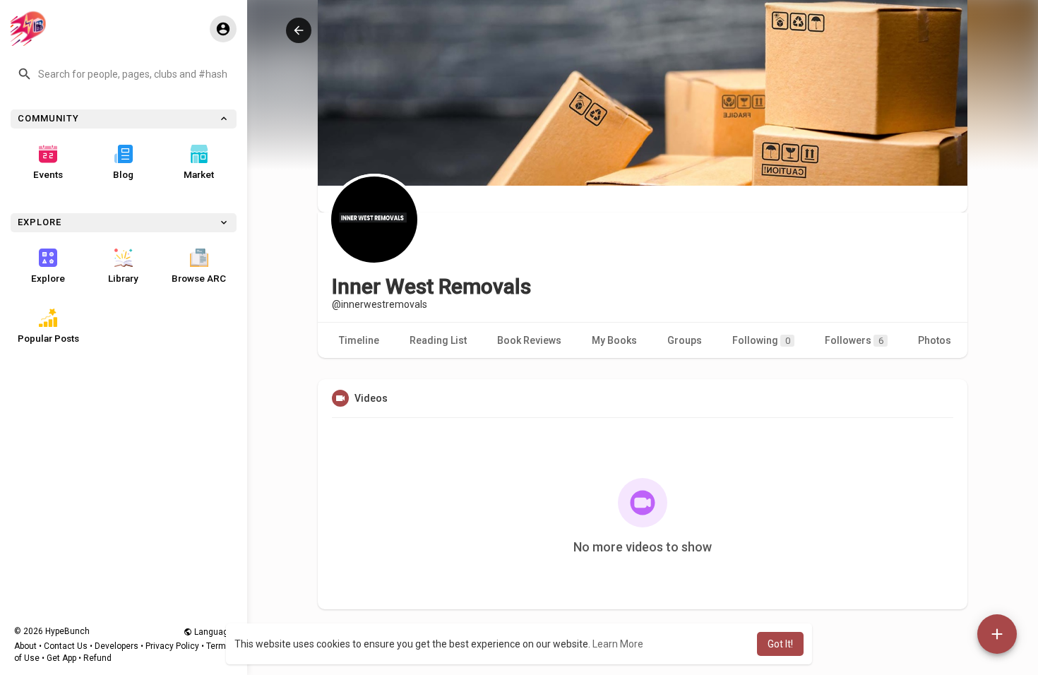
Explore (48, 278)
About (25, 646)
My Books (614, 340)
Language (212, 632)
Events (48, 174)
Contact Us (66, 646)
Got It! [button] (780, 644)
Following (761, 340)
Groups (684, 340)
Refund (97, 658)
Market (199, 174)
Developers (116, 646)
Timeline (359, 340)
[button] (124, 74)
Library (123, 278)
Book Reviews (529, 340)
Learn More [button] (617, 644)
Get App (61, 658)
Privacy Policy (172, 646)
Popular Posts (48, 338)
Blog (123, 174)
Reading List (438, 340)
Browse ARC (199, 278)
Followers (854, 340)
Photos (934, 340)
